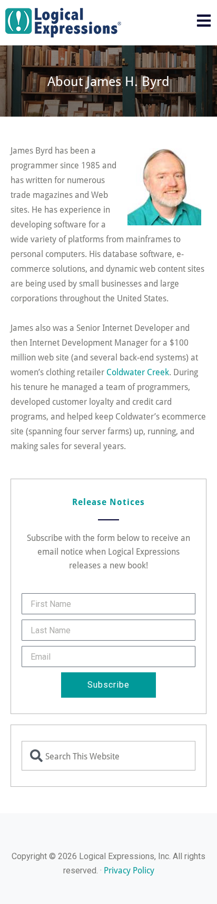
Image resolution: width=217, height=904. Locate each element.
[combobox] (108, 755)
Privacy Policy (129, 870)
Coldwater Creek (137, 371)
